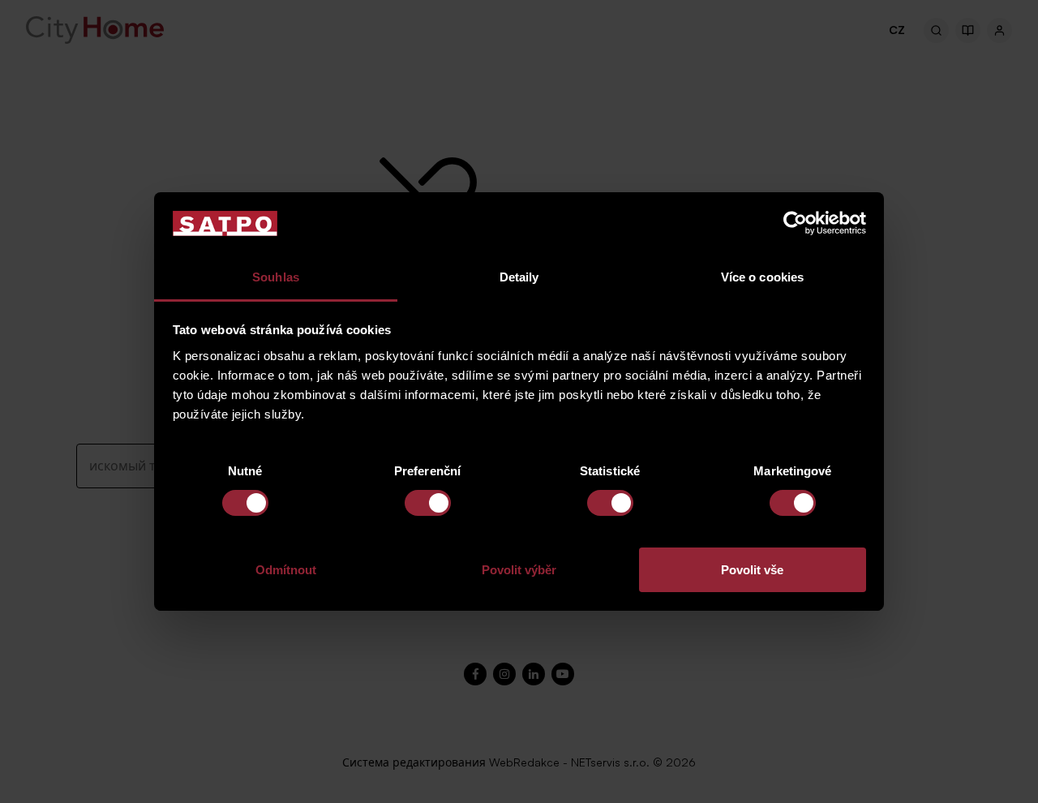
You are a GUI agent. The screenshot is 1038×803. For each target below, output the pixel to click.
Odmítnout (285, 570)
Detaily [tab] (519, 277)
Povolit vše (752, 570)
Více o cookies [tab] (762, 277)
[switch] (428, 503)
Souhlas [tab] (275, 277)
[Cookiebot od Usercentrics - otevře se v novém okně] (795, 223)
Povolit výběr (519, 570)
